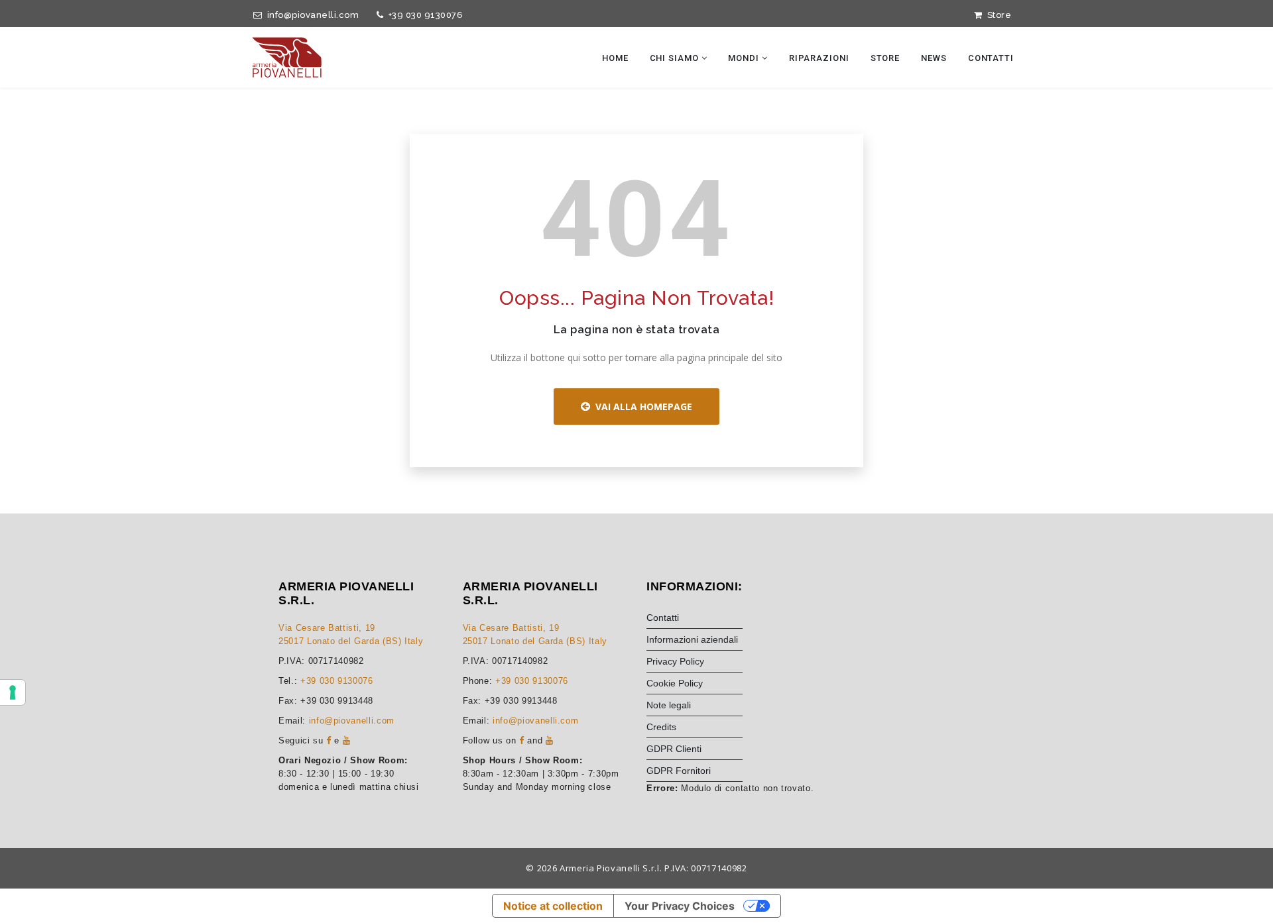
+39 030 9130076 (423, 15)
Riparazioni (819, 58)
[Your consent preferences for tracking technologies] (12, 692)
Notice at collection (553, 905)
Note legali (668, 705)
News (934, 58)
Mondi (744, 58)
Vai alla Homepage (641, 406)
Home (615, 58)
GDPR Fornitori (678, 770)
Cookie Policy (674, 683)
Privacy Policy (675, 661)
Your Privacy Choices (680, 905)
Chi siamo (675, 58)
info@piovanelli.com (311, 15)
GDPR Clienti (673, 748)
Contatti (991, 58)
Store (997, 15)
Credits (661, 727)
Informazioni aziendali (692, 639)
